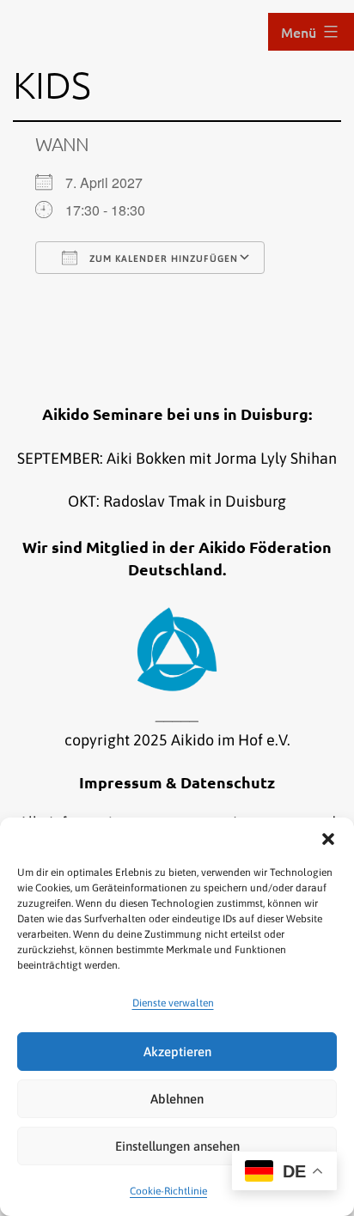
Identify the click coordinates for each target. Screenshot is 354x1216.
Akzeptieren (177, 1051)
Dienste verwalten (173, 1003)
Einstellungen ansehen (177, 1146)
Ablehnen (177, 1098)
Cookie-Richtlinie (168, 1191)
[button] (328, 839)
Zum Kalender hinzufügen (162, 258)
